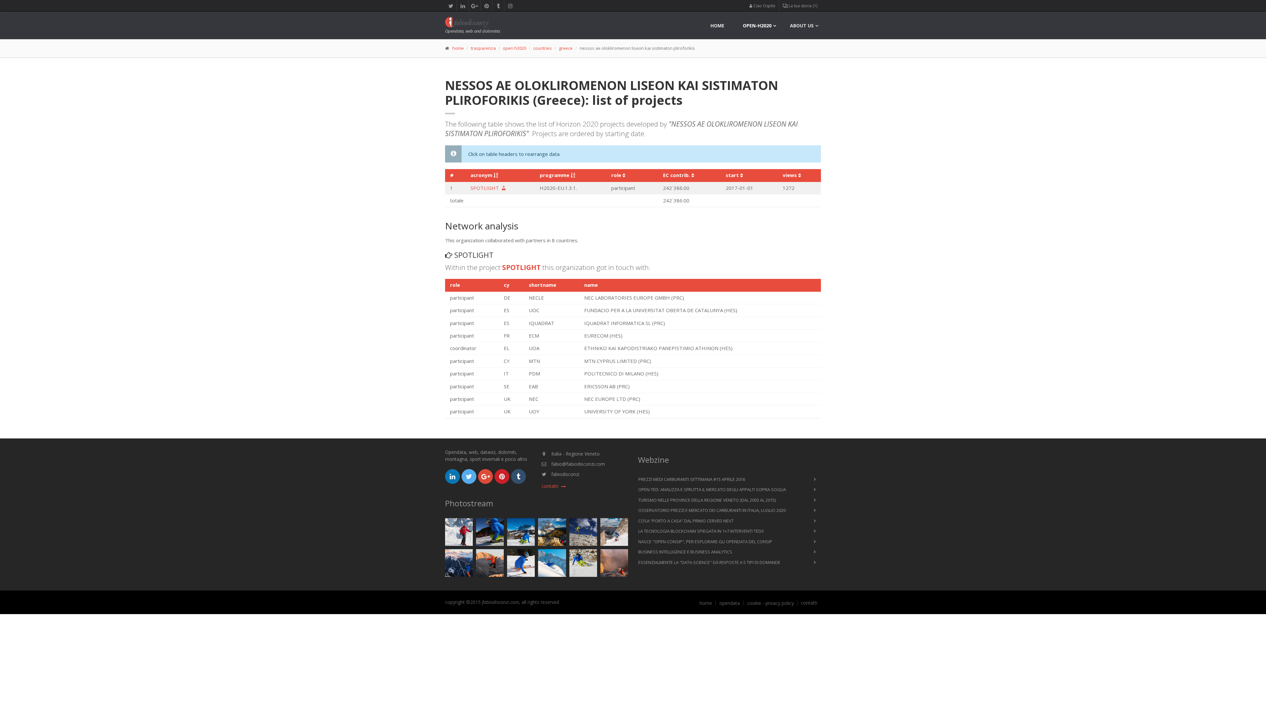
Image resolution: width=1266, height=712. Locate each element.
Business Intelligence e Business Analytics (685, 552)
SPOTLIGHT (485, 188)
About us (802, 25)
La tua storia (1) (802, 6)
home (717, 25)
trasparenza (483, 48)
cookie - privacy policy (770, 603)
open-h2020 (757, 25)
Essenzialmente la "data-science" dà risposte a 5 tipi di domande (709, 562)
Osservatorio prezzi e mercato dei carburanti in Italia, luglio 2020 (712, 510)
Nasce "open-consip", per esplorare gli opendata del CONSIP (705, 542)
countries (542, 48)
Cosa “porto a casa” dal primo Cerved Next (686, 521)
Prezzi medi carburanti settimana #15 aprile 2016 (691, 479)
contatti (809, 603)
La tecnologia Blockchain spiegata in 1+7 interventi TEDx (701, 531)
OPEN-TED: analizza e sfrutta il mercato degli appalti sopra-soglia (712, 489)
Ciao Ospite (763, 6)
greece (566, 48)
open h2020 (514, 48)
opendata (729, 603)
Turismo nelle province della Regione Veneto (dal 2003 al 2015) (707, 500)
